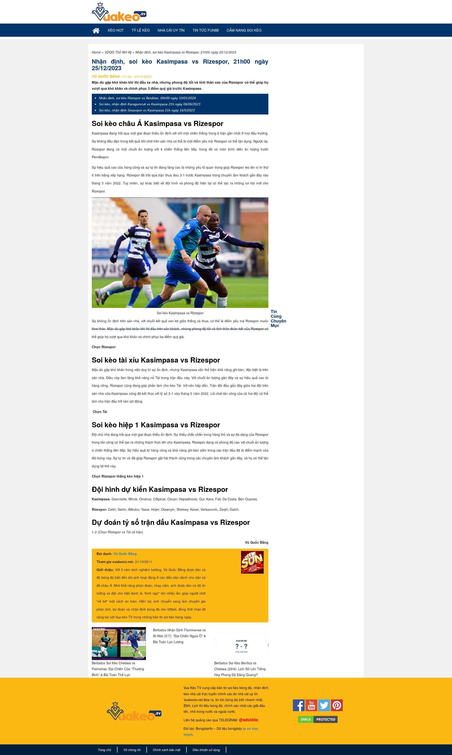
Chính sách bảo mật (166, 749)
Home (96, 52)
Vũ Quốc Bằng (125, 553)
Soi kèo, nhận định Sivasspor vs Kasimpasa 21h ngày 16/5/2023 (147, 110)
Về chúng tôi (132, 749)
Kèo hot (116, 30)
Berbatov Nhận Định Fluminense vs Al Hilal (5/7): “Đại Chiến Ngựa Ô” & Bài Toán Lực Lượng (179, 636)
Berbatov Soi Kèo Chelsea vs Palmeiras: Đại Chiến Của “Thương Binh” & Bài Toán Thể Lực (118, 669)
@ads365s (248, 719)
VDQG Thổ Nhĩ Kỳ (118, 52)
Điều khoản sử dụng (206, 749)
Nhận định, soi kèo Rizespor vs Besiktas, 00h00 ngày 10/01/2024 (147, 98)
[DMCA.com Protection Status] (318, 718)
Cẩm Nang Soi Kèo (244, 30)
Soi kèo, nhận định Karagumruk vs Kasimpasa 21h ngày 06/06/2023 (149, 104)
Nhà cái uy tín (171, 30)
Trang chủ (104, 749)
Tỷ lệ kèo (141, 30)
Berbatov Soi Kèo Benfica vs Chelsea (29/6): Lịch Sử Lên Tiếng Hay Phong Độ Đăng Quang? (240, 669)
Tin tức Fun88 (206, 30)
